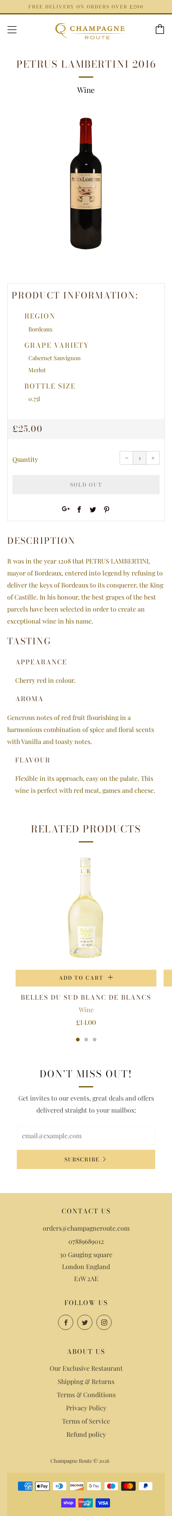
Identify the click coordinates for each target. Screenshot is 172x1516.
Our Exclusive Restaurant (86, 1368)
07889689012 (86, 1241)
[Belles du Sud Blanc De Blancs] (86, 910)
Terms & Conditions (86, 1394)
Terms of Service (86, 1421)
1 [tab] (78, 1039)
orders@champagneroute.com (86, 1228)
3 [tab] (94, 1039)
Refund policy (86, 1434)
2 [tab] (86, 1039)
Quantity (25, 459)
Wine (86, 89)
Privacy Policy (86, 1408)
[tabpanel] (86, 185)
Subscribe (82, 1159)
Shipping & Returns (86, 1381)
